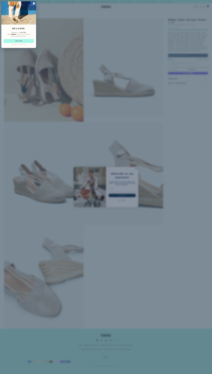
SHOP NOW (18, 41)
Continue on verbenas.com (18, 44)
